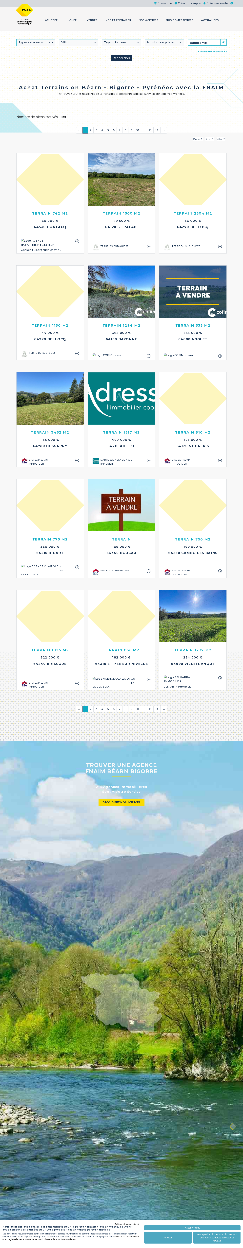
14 (157, 130)
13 (150, 130)
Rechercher (121, 58)
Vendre (92, 20)
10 (137, 130)
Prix (208, 139)
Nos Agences (148, 20)
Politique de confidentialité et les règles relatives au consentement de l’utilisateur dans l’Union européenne (70, 1238)
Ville (220, 139)
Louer (72, 20)
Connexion (165, 3)
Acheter (51, 20)
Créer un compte (189, 3)
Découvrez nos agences (121, 802)
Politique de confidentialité (127, 1224)
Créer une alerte (217, 3)
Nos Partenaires (118, 20)
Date (196, 139)
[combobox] (35, 42)
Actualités (210, 20)
